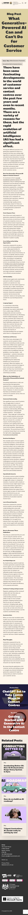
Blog (8, 60)
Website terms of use (7, 864)
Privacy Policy (5, 863)
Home (4, 60)
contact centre (14, 160)
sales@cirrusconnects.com (12, 856)
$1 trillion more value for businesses (14, 264)
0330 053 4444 (8, 854)
